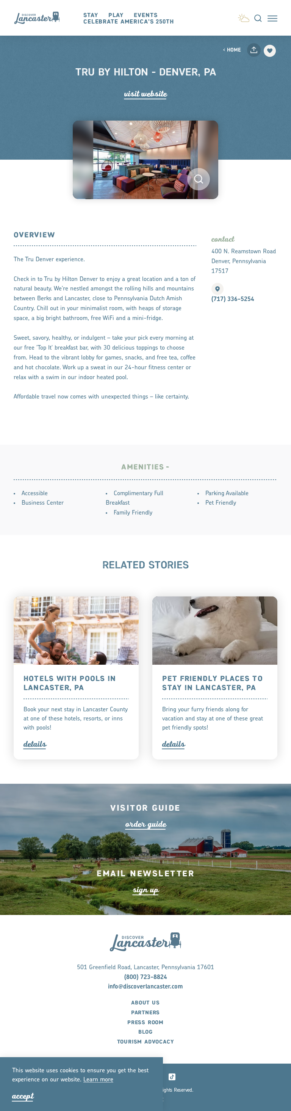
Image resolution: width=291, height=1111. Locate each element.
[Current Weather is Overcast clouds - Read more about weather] (243, 16)
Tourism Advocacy (145, 1042)
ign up (146, 890)
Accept (22, 1096)
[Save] (270, 51)
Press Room (145, 1023)
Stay (90, 15)
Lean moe (98, 1080)
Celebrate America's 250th (128, 22)
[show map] (217, 289)
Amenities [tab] (142, 467)
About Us (145, 1003)
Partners (145, 1013)
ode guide (145, 824)
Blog (145, 1032)
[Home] (40, 17)
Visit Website (145, 94)
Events (145, 15)
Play (116, 15)
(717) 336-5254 (232, 300)
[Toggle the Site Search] (258, 17)
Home (234, 50)
